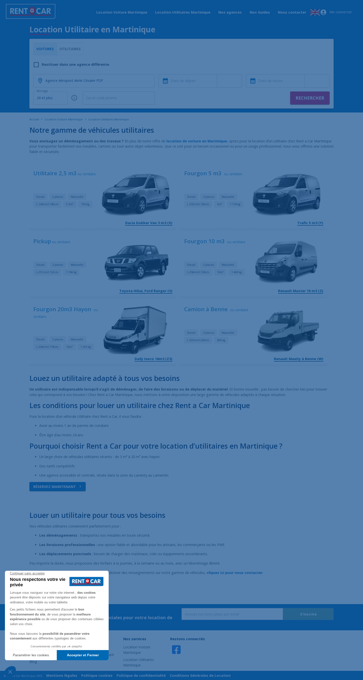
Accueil (34, 119)
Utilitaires (70, 48)
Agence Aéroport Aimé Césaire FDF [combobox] (74, 80)
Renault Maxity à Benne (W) (298, 358)
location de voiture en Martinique (196, 141)
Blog (33, 661)
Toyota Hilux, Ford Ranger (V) (145, 290)
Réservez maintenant (54, 486)
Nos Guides (260, 12)
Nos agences (230, 12)
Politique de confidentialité (141, 675)
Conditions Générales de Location (200, 675)
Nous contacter (292, 12)
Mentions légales (61, 675)
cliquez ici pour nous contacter (234, 572)
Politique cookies (97, 675)
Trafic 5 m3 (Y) (310, 222)
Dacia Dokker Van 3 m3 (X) (148, 222)
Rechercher (310, 98)
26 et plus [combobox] (45, 97)
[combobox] (229, 81)
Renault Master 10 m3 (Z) (300, 290)
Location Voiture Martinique (121, 12)
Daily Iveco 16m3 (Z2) (153, 358)
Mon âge (42, 91)
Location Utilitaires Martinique (182, 12)
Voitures (45, 48)
